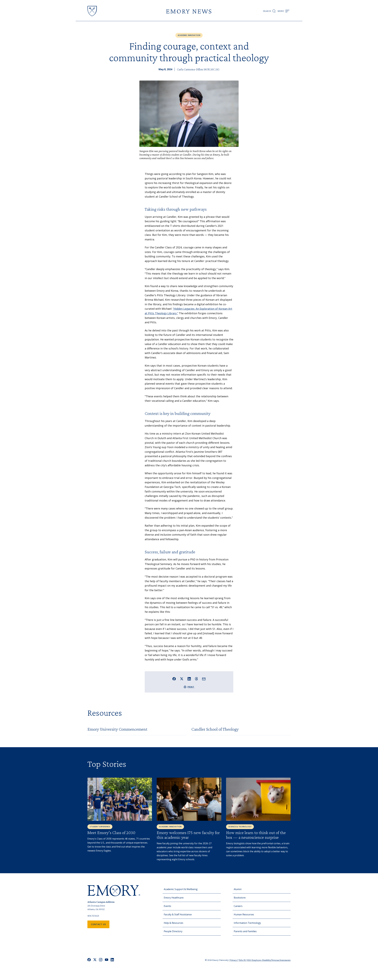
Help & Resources (173, 923)
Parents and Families (245, 931)
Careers (238, 906)
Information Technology (247, 923)
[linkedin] (112, 960)
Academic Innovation (189, 35)
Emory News (189, 11)
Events (167, 906)
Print (191, 686)
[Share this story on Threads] (196, 678)
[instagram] (100, 960)
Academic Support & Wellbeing (181, 889)
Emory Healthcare (174, 897)
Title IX (242, 960)
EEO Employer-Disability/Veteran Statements (269, 960)
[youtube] (106, 960)
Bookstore (240, 897)
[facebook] (89, 960)
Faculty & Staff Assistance (178, 914)
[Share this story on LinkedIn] (189, 678)
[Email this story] (203, 679)
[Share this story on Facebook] (174, 678)
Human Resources (244, 914)
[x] (95, 960)
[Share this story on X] (181, 678)
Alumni (237, 889)
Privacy (233, 960)
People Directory (173, 931)
